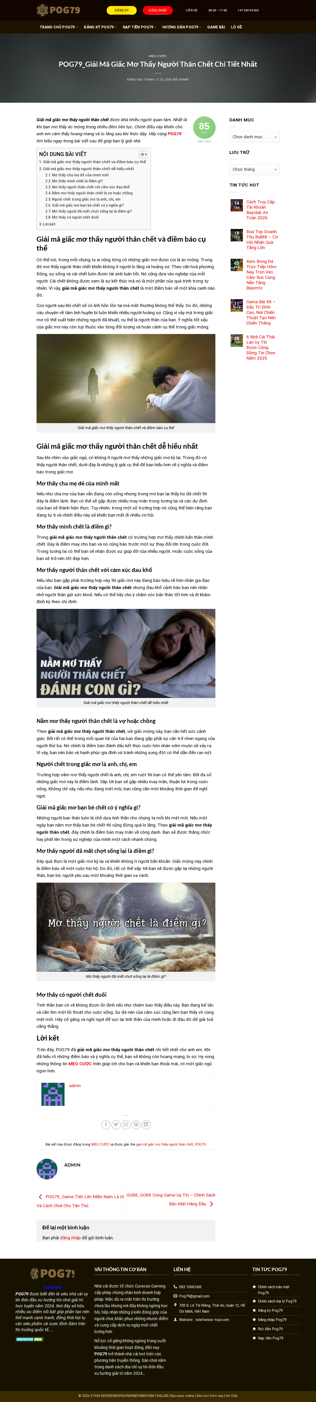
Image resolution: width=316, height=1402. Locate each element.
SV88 (140, 1396)
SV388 (149, 1396)
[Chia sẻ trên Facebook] (106, 1124)
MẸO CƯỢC (158, 56)
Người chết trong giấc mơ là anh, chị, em (86, 199)
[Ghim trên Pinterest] (136, 1124)
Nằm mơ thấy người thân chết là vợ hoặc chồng (92, 193)
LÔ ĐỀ (236, 27)
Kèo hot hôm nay (210, 1396)
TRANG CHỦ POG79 (57, 27)
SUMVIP (116, 1396)
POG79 (200, 1144)
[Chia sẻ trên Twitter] (116, 1124)
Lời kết (49, 224)
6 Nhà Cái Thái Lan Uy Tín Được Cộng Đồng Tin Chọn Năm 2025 (260, 347)
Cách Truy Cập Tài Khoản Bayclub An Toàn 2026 (260, 209)
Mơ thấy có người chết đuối (75, 217)
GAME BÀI (216, 27)
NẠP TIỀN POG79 (138, 27)
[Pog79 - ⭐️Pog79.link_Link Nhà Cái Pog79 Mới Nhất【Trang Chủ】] (60, 10)
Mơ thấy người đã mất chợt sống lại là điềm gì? (92, 211)
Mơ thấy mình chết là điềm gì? (77, 181)
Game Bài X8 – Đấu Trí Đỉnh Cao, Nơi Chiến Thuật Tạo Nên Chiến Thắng (261, 312)
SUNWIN (129, 1396)
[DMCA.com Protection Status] (29, 1339)
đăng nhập (70, 1237)
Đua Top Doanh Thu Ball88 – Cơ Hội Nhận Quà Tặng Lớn (262, 239)
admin (184, 79)
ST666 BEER (99, 1396)
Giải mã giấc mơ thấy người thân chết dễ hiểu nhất (88, 168)
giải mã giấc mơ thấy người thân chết (164, 1144)
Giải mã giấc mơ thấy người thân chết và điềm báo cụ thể (94, 161)
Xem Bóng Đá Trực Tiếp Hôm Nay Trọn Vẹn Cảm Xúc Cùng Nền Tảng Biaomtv (261, 275)
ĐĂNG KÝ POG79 (99, 27)
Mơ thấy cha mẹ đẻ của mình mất (80, 175)
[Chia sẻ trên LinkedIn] (146, 1124)
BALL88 (162, 1396)
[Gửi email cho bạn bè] (126, 1124)
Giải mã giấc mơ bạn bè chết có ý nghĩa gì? (88, 205)
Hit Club (232, 1396)
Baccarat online (182, 1396)
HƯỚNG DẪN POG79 (180, 27)
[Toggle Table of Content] (141, 154)
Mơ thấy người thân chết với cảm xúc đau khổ (91, 187)
